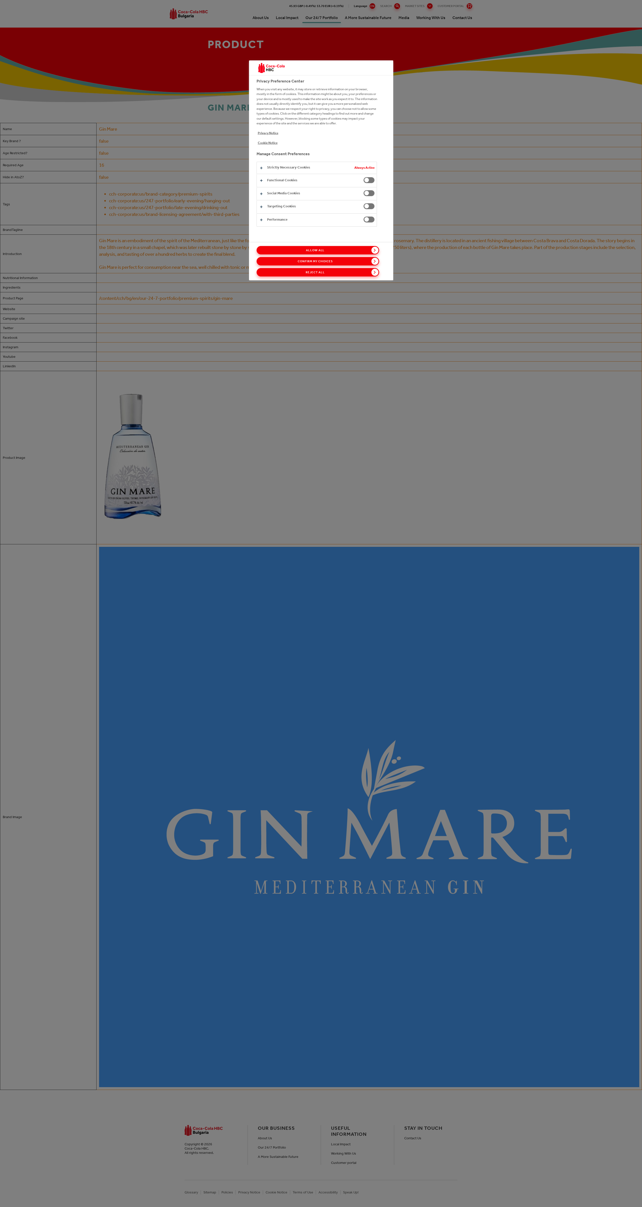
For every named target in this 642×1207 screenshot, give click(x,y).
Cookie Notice (268, 143)
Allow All (315, 250)
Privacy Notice (268, 133)
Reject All (315, 272)
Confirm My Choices (315, 261)
